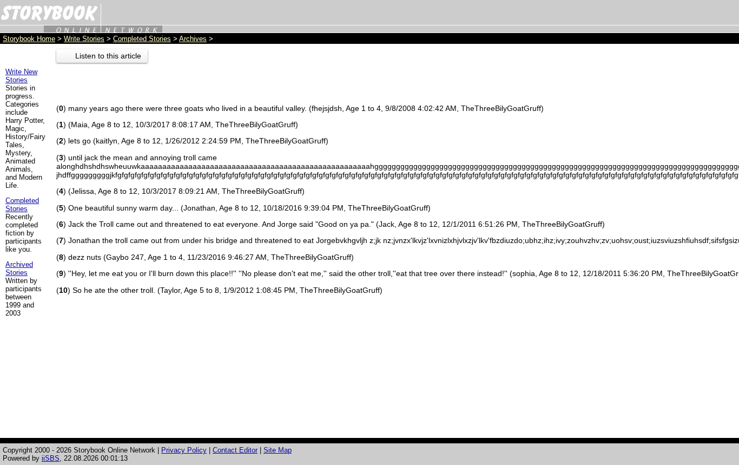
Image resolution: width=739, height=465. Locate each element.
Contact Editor (235, 450)
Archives (193, 39)
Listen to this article (108, 55)
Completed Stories (142, 39)
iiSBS (51, 458)
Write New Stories (21, 76)
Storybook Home (29, 39)
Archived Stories (19, 268)
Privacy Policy (184, 450)
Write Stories (84, 39)
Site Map (277, 450)
